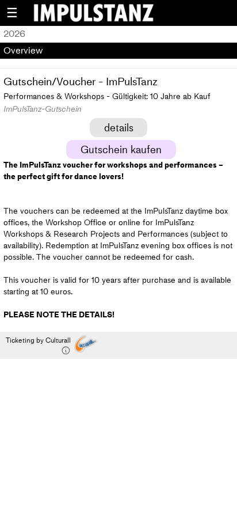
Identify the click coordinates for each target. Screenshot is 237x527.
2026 (14, 33)
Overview (23, 50)
